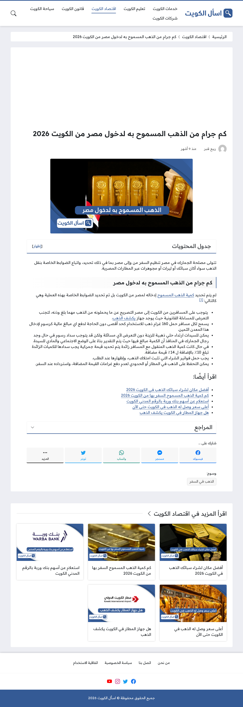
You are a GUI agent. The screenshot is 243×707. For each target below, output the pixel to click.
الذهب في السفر (202, 481)
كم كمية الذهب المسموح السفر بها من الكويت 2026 (165, 395)
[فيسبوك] (133, 681)
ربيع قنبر (210, 149)
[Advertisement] (122, 89)
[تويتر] (125, 681)
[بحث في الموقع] (13, 13)
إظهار (37, 246)
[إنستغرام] (117, 681)
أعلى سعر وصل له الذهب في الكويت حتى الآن (170, 406)
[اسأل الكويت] (209, 13)
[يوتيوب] (109, 681)
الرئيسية (219, 36)
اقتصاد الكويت (194, 36)
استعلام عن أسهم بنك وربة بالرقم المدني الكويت (167, 401)
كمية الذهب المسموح (175, 294)
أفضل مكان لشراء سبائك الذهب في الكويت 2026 (167, 389)
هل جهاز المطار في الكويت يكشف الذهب (174, 412)
